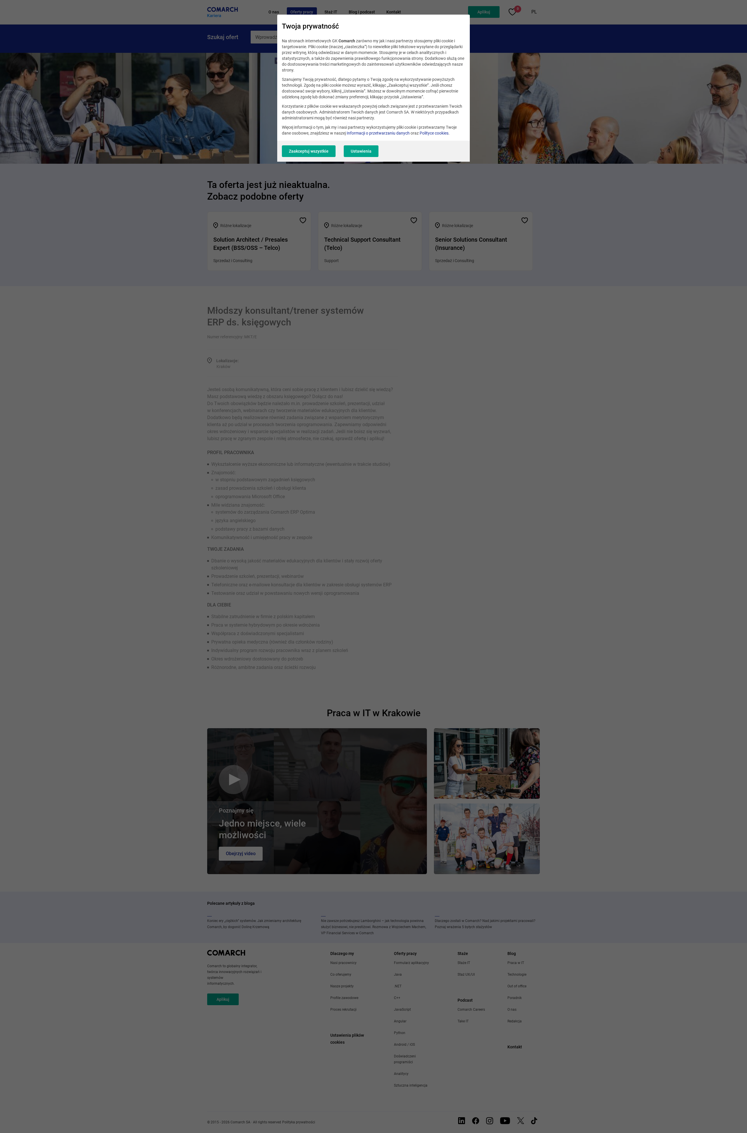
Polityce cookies (434, 133)
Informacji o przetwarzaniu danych (378, 133)
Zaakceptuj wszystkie (309, 151)
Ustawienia (361, 151)
